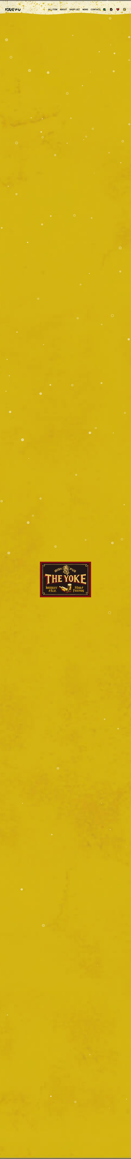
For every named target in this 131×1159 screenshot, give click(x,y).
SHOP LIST (74, 9)
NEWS (85, 9)
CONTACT (96, 9)
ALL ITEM (52, 9)
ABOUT (63, 9)
